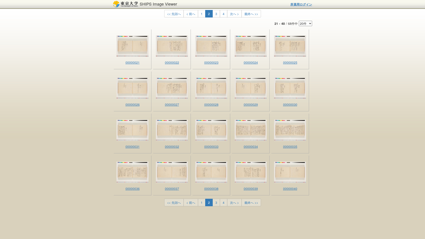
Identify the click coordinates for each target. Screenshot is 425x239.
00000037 (172, 188)
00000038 (211, 188)
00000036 (133, 188)
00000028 (211, 104)
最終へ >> (251, 14)
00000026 (133, 104)
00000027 (172, 104)
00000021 (133, 62)
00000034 (251, 146)
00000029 (251, 104)
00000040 (290, 188)
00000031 (133, 146)
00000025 (290, 62)
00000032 (172, 146)
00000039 (251, 188)
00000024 (251, 62)
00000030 (290, 104)
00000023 (211, 62)
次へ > (234, 14)
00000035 (290, 146)
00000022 (172, 62)
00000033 (211, 146)
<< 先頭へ (174, 14)
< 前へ (190, 14)
